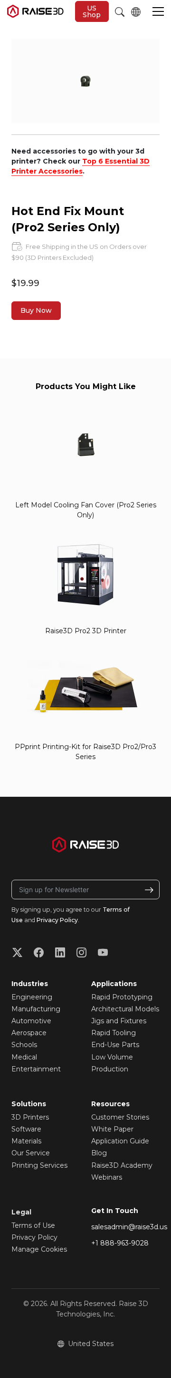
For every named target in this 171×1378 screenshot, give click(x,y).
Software (26, 1129)
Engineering (31, 997)
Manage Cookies (39, 1249)
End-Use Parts (115, 1044)
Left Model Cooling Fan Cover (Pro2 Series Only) (85, 510)
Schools (24, 1044)
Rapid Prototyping (121, 997)
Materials (26, 1141)
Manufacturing (35, 1009)
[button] (158, 12)
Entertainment (36, 1069)
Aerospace (29, 1032)
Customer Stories (120, 1117)
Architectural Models (125, 1009)
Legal (21, 1212)
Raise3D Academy (121, 1165)
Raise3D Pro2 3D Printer (85, 631)
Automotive (31, 1021)
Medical (24, 1057)
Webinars (106, 1177)
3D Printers (30, 1117)
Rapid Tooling (113, 1032)
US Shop (92, 11)
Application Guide (120, 1141)
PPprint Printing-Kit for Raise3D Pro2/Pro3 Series (85, 751)
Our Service (30, 1153)
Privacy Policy (57, 920)
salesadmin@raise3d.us (129, 1227)
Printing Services (39, 1165)
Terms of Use (33, 1225)
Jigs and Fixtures (118, 1021)
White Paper (112, 1129)
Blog (99, 1153)
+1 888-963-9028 (120, 1243)
